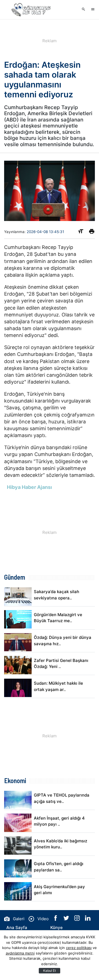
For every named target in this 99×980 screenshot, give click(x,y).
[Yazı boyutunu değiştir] (81, 232)
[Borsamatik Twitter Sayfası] (67, 919)
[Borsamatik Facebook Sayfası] (56, 919)
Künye (56, 927)
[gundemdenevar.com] (31, 9)
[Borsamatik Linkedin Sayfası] (87, 919)
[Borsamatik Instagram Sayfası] (77, 919)
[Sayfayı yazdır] (92, 232)
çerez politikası (79, 947)
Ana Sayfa (16, 927)
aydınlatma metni (20, 953)
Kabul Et (49, 970)
